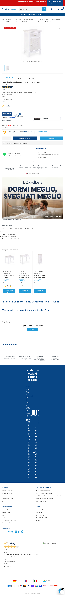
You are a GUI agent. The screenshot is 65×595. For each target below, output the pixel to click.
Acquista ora (51, 138)
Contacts (4, 496)
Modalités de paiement (42, 491)
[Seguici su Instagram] (6, 532)
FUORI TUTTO (41, 19)
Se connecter (39, 510)
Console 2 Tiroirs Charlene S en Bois (25, 276)
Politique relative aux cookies (44, 498)
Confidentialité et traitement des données (48, 496)
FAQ (3, 517)
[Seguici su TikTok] (19, 532)
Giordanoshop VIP (14, 127)
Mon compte (39, 515)
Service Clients (6, 510)
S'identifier (38, 512)
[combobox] (36, 412)
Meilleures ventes (9, 20)
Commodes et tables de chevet (28, 20)
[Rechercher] (44, 9)
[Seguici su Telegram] (22, 532)
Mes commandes (41, 517)
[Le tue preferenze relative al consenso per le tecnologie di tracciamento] (62, 592)
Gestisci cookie (6, 523)
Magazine (38, 520)
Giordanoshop (7, 77)
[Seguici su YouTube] (9, 532)
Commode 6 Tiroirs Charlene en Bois (40, 276)
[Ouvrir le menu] (2, 9)
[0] (62, 9)
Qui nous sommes (7, 491)
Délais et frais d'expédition (43, 493)
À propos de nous (7, 493)
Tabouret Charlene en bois (9, 276)
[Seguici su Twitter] (12, 532)
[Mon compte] (54, 9)
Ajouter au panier (9, 291)
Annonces (18, 19)
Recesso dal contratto (9, 520)
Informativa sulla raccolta (32, 593)
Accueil (4, 19)
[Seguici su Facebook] (3, 532)
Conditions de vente (41, 501)
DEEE (3, 501)
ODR (3, 515)
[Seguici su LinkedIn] (16, 532)
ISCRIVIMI (38, 412)
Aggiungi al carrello (25, 138)
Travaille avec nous (8, 498)
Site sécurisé (6, 512)
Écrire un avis (32, 329)
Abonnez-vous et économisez (56, 3)
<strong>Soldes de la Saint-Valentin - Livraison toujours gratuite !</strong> (31, 3)
